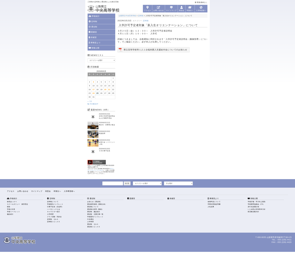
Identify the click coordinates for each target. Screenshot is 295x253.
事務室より (95, 43)
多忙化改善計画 (253, 207)
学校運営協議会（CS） (256, 204)
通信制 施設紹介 (93, 212)
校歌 (8, 207)
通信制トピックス (93, 227)
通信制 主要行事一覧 (95, 214)
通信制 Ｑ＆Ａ (92, 224)
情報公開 (95, 48)
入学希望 (50, 214)
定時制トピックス (53, 222)
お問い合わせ (158, 10)
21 (109, 89)
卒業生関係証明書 (214, 204)
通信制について (93, 207)
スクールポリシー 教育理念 (17, 204)
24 (94, 93)
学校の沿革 (11, 209)
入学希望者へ (201, 10)
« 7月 (90, 101)
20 (105, 89)
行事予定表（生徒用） (55, 207)
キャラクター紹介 (53, 212)
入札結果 (211, 207)
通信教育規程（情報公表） (97, 204)
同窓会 (181, 10)
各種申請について (214, 201)
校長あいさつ (12, 201)
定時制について (52, 201)
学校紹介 (95, 16)
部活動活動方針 (253, 212)
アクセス (147, 10)
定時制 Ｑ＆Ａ (52, 219)
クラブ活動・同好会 (54, 217)
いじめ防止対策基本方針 (257, 209)
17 (94, 89)
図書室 (93, 32)
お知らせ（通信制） (94, 201)
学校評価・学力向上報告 (257, 201)
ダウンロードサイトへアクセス (101, 169)
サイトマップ (171, 10)
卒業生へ (190, 10)
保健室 (93, 37)
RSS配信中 (93, 104)
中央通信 (90, 219)
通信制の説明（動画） (95, 209)
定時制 (146, 21)
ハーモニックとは (53, 209)
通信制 (94, 27)
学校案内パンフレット (55, 204)
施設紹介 (10, 214)
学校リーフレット (13, 212)
